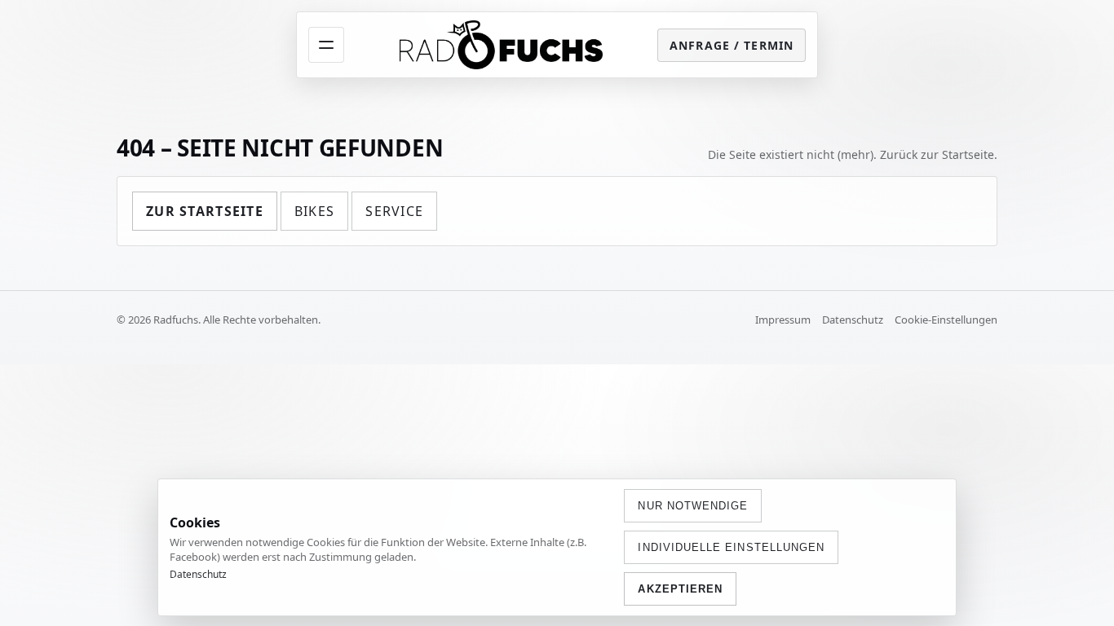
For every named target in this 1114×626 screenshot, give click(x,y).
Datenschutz (852, 319)
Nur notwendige (693, 506)
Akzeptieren (680, 589)
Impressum (783, 319)
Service (394, 211)
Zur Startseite (204, 211)
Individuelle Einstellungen (731, 547)
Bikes (314, 211)
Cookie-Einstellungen (946, 319)
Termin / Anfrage (731, 45)
